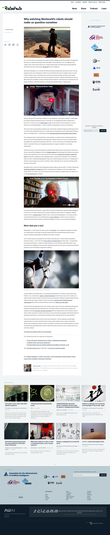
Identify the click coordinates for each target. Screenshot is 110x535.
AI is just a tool (32, 174)
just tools (53, 230)
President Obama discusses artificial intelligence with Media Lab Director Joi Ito (48, 345)
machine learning (66, 356)
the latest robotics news (34, 348)
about (72, 2)
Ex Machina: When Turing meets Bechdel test (38, 342)
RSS (67, 499)
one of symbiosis (54, 217)
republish (84, 2)
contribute (78, 2)
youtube (89, 499)
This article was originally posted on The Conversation (37, 332)
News (74, 8)
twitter (88, 496)
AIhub (57, 410)
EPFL (32, 408)
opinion (74, 356)
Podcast (94, 8)
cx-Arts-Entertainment (56, 356)
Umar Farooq (34, 447)
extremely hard (37, 215)
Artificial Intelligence (32, 356)
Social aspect (41, 359)
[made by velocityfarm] (94, 523)
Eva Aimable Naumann (17, 447)
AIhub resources (93, 2)
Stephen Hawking (51, 152)
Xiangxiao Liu (8, 447)
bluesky (89, 498)
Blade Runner (44, 123)
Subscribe (103, 130)
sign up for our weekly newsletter (56, 348)
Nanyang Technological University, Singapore (92, 444)
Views (83, 8)
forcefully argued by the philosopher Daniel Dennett (63, 133)
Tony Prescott (9, 29)
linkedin (89, 493)
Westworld (45, 67)
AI (50, 123)
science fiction (28, 359)
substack (89, 491)
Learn (104, 8)
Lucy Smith (64, 410)
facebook (89, 494)
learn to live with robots (62, 302)
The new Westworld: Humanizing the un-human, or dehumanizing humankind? (47, 340)
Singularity (34, 359)
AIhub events (102, 2)
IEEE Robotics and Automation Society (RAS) (15, 408)
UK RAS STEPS (42, 447)
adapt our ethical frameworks (47, 296)
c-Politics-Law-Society (44, 356)
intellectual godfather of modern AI (33, 169)
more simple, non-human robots (52, 241)
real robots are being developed (43, 311)
